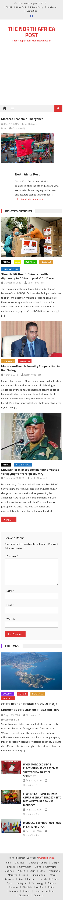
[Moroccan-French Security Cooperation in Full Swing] (31, 339)
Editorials (27, 887)
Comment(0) (18, 128)
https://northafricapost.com (29, 199)
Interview (13, 891)
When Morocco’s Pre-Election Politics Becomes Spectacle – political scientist (40, 770)
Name (10, 590)
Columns (12, 646)
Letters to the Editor (44, 891)
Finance (11, 867)
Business (30, 261)
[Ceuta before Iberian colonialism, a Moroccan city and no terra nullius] (31, 671)
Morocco (24, 361)
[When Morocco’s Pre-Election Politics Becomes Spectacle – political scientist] (11, 767)
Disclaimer (52, 7)
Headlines (46, 261)
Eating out (22, 883)
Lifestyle (43, 879)
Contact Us (32, 10)
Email (9, 605)
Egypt (32, 871)
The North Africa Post (16, 7)
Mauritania (54, 871)
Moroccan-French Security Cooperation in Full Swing (30, 368)
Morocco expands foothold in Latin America (42, 825)
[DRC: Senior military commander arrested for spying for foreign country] (31, 436)
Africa (6, 261)
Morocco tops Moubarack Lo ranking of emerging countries (11, 519)
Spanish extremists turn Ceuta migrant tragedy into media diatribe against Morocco (42, 799)
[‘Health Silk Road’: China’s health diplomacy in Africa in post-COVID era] (31, 237)
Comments (50, 867)
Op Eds (39, 887)
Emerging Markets (38, 862)
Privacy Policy (36, 7)
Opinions (51, 883)
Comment (12, 556)
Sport (10, 883)
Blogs (38, 867)
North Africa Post (27, 174)
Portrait (26, 891)
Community (25, 867)
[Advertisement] (31, 75)
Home (8, 862)
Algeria (21, 871)
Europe (22, 693)
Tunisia (24, 875)
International (10, 269)
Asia (17, 261)
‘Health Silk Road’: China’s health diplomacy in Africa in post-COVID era (27, 276)
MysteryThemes (46, 857)
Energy (55, 862)
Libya (42, 871)
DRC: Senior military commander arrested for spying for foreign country (30, 471)
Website (10, 619)
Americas (9, 879)
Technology (37, 883)
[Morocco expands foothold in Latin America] (11, 826)
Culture (55, 879)
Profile (51, 887)
